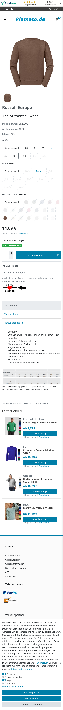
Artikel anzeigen (40, 433)
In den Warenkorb (37, 255)
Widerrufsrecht (12, 559)
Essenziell (12, 674)
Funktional (12, 683)
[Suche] (50, 9)
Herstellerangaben (13, 322)
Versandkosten (22, 233)
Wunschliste (11, 265)
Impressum (11, 576)
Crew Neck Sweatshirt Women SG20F (40, 452)
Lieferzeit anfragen (15, 272)
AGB (7, 572)
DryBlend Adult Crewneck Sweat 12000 (37, 481)
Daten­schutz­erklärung (22, 669)
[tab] (31, 305)
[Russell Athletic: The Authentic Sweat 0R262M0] (31, 376)
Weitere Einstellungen (13, 686)
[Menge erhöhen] (11, 253)
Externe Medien (14, 677)
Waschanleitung (12, 314)
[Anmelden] (7, 9)
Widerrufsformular (14, 563)
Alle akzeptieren (31, 692)
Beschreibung (11, 305)
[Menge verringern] (11, 257)
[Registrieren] (12, 9)
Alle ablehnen (31, 698)
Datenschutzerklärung (16, 568)
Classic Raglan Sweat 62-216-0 (40, 422)
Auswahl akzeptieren (31, 704)
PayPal (10, 680)
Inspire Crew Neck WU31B (38, 508)
